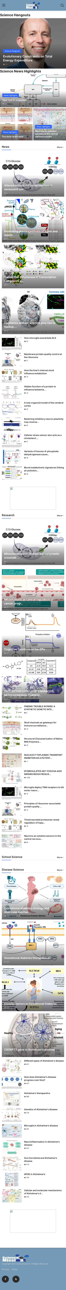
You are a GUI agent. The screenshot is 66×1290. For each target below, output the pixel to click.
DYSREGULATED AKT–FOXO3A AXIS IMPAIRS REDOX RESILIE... (43, 772)
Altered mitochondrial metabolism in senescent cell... (28, 187)
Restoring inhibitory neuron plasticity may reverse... (43, 420)
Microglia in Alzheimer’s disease (41, 1125)
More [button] (59, 147)
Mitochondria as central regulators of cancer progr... (28, 601)
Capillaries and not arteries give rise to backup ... (29, 324)
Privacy (5, 1269)
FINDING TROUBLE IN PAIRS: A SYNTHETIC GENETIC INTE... (39, 708)
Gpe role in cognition (14, 100)
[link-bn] (33, 498)
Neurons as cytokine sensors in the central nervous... (42, 837)
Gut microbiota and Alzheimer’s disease (40, 1159)
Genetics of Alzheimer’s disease (40, 1109)
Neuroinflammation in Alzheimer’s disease (42, 1143)
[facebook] (5, 1279)
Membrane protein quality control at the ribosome (43, 355)
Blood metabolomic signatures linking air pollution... (44, 469)
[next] (62, 43)
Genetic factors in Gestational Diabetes (30, 1003)
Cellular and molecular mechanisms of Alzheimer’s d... (43, 1192)
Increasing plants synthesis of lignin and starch (31, 233)
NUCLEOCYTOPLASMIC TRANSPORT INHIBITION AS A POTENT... (43, 756)
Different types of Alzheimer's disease (44, 1060)
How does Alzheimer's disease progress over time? (40, 1078)
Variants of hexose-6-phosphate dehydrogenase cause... (41, 453)
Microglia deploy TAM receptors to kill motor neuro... (44, 789)
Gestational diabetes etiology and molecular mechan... (26, 910)
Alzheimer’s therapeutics (37, 1093)
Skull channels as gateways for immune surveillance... (40, 724)
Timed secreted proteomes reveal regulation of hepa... (41, 821)
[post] (33, 43)
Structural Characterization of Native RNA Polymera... (43, 740)
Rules (15, 1269)
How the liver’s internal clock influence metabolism (39, 372)
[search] (62, 5)
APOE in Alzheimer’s (34, 1174)
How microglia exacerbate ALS (40, 338)
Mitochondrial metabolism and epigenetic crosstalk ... (31, 555)
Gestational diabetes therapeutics (27, 958)
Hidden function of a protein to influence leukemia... (40, 388)
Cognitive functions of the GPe (24, 649)
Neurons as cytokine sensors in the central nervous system (46, 134)
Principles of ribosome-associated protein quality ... (42, 805)
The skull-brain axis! (12, 136)
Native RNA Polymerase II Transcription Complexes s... (30, 279)
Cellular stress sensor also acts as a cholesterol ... (43, 436)
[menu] (4, 5)
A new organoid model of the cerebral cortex (43, 404)
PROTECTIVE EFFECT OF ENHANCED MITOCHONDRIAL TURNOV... (28, 693)
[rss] (15, 1279)
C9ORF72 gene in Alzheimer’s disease (29, 1049)
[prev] (4, 43)
